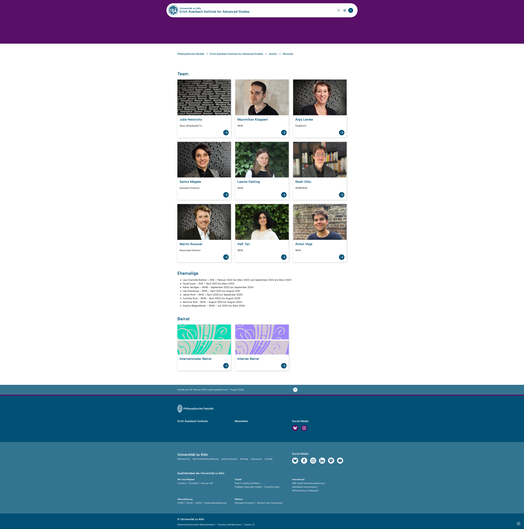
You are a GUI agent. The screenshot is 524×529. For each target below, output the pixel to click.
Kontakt (269, 459)
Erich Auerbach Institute (192, 421)
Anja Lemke (304, 119)
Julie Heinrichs (191, 119)
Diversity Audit (271, 487)
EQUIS (189, 503)
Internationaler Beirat (196, 359)
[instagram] (304, 428)
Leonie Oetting (248, 182)
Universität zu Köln (198, 8)
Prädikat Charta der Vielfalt (248, 487)
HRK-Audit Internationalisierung (308, 483)
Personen (288, 53)
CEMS (180, 503)
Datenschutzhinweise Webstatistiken (196, 524)
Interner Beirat (248, 359)
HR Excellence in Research (305, 490)
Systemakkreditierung (215, 503)
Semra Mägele (190, 182)
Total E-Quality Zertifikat (247, 483)
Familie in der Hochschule (269, 503)
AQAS (199, 503)
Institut (273, 53)
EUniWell (193, 483)
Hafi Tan (243, 244)
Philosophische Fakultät (191, 53)
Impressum (256, 459)
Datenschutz (183, 459)
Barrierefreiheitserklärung (205, 459)
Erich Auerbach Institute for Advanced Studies (215, 12)
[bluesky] (295, 428)
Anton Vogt (303, 244)
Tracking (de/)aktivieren (229, 524)
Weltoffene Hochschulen (304, 487)
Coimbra (181, 483)
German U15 (207, 483)
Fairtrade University (244, 503)
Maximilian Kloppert (252, 119)
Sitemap (244, 459)
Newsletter (241, 421)
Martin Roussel (191, 244)
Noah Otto (303, 182)
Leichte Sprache (229, 459)
